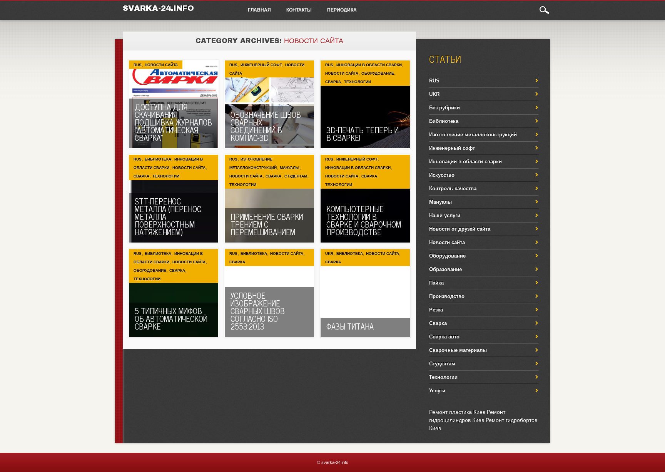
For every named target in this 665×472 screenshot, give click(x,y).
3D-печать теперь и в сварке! (362, 134)
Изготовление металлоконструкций (473, 134)
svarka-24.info (158, 8)
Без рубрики (444, 107)
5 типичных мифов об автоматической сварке (171, 319)
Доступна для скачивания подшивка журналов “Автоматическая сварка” (173, 122)
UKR (329, 253)
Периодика (342, 9)
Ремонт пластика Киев (457, 412)
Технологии (357, 82)
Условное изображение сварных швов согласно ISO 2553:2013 (258, 311)
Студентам (295, 176)
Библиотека (158, 159)
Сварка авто (444, 337)
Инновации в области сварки (369, 65)
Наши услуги (444, 215)
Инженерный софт (261, 65)
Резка (436, 310)
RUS (138, 65)
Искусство (441, 175)
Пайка (436, 283)
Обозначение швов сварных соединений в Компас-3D (266, 126)
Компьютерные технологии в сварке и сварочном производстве (363, 220)
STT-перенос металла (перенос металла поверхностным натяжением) (168, 216)
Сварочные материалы (458, 350)
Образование (445, 269)
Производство (446, 296)
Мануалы (289, 168)
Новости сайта (161, 65)
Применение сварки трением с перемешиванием (267, 224)
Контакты (299, 9)
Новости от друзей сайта (459, 229)
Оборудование (377, 73)
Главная (259, 9)
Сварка (333, 82)
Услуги (437, 390)
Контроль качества (452, 188)
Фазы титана (350, 326)
